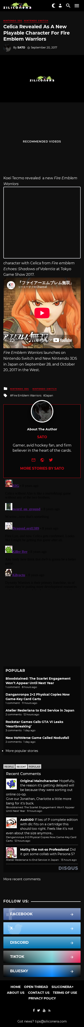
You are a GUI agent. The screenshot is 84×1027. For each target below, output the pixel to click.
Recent (21, 766)
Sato (21, 47)
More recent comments (22, 879)
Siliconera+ (62, 987)
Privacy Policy (42, 998)
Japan (49, 395)
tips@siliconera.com (51, 1021)
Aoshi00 (27, 820)
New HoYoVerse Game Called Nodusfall (37, 738)
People (9, 766)
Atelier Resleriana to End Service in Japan (40, 710)
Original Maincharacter (39, 781)
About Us (15, 993)
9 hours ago (34, 810)
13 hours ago (69, 859)
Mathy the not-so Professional (44, 849)
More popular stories (22, 751)
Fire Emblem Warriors (26, 395)
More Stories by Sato (42, 468)
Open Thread (36, 987)
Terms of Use (65, 993)
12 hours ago (22, 840)
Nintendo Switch (36, 20)
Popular (34, 766)
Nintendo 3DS (12, 20)
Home (16, 987)
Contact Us (39, 993)
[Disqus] (42, 534)
